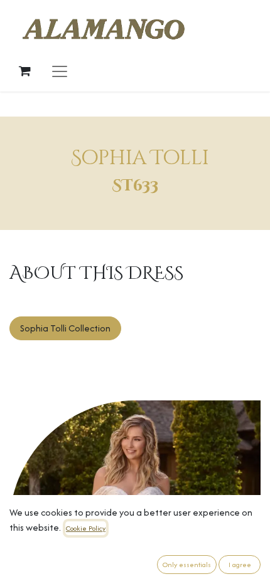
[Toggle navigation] (60, 70)
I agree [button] (240, 565)
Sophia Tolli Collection (65, 328)
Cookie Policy (85, 528)
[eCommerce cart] (24, 71)
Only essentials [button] (187, 565)
